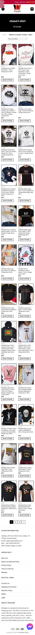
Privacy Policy (6, 565)
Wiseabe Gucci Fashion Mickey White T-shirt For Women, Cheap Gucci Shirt (9, 232)
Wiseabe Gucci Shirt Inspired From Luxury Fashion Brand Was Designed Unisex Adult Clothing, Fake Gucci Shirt (8, 349)
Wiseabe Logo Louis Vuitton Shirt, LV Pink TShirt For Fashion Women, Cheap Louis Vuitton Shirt (7, 391)
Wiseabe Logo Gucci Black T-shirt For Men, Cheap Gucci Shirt (25, 309)
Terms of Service (7, 569)
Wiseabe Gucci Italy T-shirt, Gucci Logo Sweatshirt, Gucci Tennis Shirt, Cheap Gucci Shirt (25, 71)
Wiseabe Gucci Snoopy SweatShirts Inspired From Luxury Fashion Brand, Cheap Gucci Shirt (8, 192)
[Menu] (3, 9)
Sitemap (4, 572)
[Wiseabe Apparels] (17, 9)
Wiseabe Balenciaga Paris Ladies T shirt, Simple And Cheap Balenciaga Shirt (24, 232)
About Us (4, 558)
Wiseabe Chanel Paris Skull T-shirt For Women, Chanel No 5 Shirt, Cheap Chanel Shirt (8, 152)
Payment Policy (6, 590)
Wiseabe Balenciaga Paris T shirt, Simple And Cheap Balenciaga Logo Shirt (26, 191)
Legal (3, 597)
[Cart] (32, 9)
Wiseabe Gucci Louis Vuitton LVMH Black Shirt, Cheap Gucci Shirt (25, 430)
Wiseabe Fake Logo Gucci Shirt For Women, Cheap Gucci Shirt (8, 270)
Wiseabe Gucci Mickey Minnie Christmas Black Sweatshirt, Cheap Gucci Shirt (9, 507)
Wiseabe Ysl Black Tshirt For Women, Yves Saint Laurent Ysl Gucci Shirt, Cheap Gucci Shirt (9, 431)
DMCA (3, 594)
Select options (7, 80)
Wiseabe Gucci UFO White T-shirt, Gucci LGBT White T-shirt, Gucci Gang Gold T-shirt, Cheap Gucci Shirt (26, 348)
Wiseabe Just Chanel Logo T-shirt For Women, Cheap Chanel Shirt (26, 110)
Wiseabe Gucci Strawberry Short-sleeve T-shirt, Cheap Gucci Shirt (25, 271)
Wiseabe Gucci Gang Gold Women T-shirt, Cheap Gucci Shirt (24, 469)
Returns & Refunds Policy (10, 562)
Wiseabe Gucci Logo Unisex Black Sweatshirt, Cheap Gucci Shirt (9, 309)
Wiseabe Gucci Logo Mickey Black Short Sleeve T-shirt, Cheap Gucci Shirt (25, 507)
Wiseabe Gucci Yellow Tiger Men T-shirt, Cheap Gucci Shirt (8, 469)
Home (4, 34)
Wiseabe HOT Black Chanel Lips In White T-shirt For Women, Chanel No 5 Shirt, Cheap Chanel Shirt (8, 112)
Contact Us (5, 583)
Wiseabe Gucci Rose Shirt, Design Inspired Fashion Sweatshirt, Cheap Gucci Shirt (25, 390)
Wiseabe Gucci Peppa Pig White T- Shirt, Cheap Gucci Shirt (8, 69)
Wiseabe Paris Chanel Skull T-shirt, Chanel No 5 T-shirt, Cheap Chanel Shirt (25, 152)
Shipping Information (8, 587)
